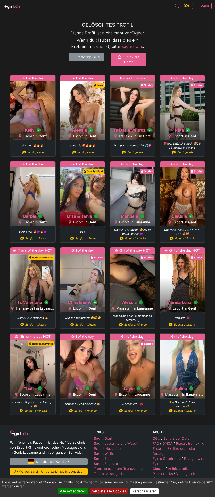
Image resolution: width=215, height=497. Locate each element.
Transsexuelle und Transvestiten (119, 469)
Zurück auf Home (130, 59)
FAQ (156, 443)
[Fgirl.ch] (11, 6)
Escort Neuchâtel (107, 448)
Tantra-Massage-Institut (113, 474)
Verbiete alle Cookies (109, 491)
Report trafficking (190, 443)
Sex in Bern (103, 458)
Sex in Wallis (104, 453)
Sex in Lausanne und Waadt (116, 443)
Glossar (159, 469)
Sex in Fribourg (106, 463)
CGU (157, 438)
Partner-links (163, 474)
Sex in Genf (103, 438)
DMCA (168, 443)
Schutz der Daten (177, 438)
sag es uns (132, 46)
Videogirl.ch (185, 474)
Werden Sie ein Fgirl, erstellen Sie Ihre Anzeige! (50, 471)
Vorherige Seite (88, 57)
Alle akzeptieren (73, 491)
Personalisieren (144, 491)
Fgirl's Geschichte (167, 458)
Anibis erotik (178, 469)
